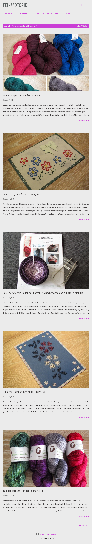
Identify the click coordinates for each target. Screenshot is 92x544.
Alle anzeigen (82, 26)
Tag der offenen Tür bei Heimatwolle (23, 490)
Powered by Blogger (47, 534)
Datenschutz (23, 13)
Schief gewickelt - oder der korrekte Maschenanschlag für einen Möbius (43, 293)
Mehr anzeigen (84, 121)
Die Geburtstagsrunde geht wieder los (24, 392)
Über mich (7, 13)
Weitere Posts (84, 525)
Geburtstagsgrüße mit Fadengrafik (22, 194)
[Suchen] (81, 4)
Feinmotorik (15, 5)
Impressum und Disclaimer (47, 13)
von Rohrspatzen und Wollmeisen (21, 95)
